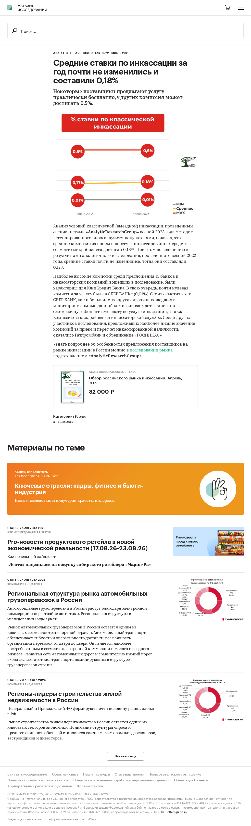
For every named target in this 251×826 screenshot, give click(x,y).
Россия (80, 417)
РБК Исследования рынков (36, 476)
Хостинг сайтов (90, 786)
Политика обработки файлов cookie (37, 780)
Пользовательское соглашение (175, 774)
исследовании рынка (151, 350)
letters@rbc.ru (177, 811)
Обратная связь (65, 774)
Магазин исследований (32, 8)
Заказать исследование (27, 774)
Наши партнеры (96, 774)
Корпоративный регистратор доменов (39, 786)
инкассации (63, 422)
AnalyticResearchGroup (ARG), (79, 53)
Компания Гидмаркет (24, 584)
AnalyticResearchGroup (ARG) (113, 372)
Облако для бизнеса (191, 780)
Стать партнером (129, 774)
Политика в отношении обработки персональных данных (121, 780)
